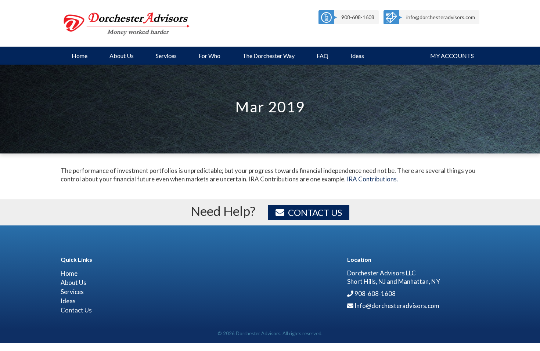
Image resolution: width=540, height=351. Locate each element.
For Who (209, 55)
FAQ (322, 55)
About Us (121, 55)
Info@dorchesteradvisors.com (396, 306)
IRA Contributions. (372, 179)
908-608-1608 (357, 17)
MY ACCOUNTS (452, 55)
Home (79, 55)
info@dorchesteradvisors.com (440, 17)
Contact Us (315, 212)
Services (166, 55)
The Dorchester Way (268, 55)
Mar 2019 (270, 107)
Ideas (357, 55)
